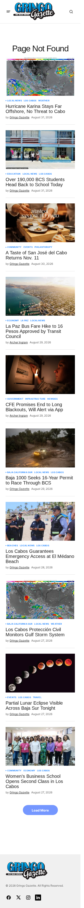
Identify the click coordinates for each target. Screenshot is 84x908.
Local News (14, 100)
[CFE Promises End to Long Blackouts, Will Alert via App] (40, 374)
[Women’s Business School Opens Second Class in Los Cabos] (40, 746)
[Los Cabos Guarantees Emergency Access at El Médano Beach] (40, 521)
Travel (37, 697)
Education (14, 174)
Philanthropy (43, 247)
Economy (13, 320)
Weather (43, 100)
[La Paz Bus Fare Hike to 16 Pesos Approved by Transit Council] (40, 296)
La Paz (24, 320)
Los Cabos (30, 100)
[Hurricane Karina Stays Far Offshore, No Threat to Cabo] (40, 76)
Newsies (52, 399)
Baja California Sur (19, 472)
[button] (8, 11)
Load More (40, 810)
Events (28, 247)
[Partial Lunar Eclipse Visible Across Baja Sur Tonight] (40, 673)
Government (15, 399)
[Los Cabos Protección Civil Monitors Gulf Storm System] (40, 599)
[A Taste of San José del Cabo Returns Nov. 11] (40, 222)
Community (14, 247)
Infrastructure (35, 399)
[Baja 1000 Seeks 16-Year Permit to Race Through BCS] (40, 447)
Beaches (12, 545)
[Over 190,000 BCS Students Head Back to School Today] (40, 149)
